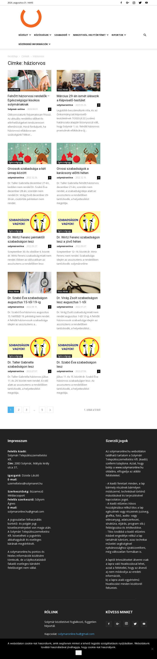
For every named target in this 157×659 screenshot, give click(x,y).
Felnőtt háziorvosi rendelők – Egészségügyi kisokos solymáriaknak (29, 100)
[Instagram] (134, 2)
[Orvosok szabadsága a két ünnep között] (29, 153)
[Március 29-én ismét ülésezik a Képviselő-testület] (78, 80)
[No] (152, 649)
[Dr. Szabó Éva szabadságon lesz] (78, 347)
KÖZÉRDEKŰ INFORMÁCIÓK (33, 44)
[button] (144, 35)
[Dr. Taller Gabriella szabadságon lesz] (29, 347)
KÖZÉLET (23, 34)
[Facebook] (121, 2)
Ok (78, 652)
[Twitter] (140, 2)
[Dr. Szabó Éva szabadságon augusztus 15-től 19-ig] (29, 282)
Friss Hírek (14, 89)
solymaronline (65, 104)
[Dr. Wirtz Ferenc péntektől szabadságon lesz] (29, 222)
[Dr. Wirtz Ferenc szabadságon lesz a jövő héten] (78, 222)
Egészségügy (15, 162)
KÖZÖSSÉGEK (41, 34)
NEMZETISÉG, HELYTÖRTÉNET (89, 34)
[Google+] (127, 2)
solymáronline (16, 177)
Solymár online (16, 109)
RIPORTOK (117, 34)
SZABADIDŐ (60, 34)
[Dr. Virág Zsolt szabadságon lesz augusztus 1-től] (78, 282)
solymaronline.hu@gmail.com (76, 634)
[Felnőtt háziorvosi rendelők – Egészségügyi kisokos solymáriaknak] (29, 80)
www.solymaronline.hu (129, 467)
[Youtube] (146, 2)
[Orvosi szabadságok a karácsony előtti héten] (78, 153)
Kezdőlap (13, 56)
